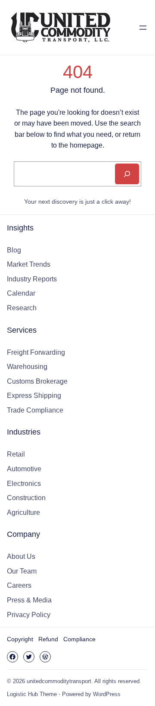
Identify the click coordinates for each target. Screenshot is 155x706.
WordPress (107, 694)
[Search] (127, 174)
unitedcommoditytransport (59, 681)
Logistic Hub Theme (32, 694)
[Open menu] (143, 27)
